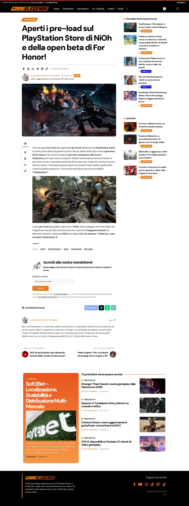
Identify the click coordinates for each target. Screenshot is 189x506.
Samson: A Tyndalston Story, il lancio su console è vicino (105, 404)
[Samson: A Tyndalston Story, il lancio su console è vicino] (152, 405)
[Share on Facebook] (23, 69)
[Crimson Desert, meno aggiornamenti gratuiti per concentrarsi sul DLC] (152, 424)
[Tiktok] (164, 484)
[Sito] (115, 320)
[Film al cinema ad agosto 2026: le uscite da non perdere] (130, 80)
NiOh (66, 249)
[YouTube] (140, 484)
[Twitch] (158, 484)
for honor (76, 249)
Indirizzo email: (40, 276)
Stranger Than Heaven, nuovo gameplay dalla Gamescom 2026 (108, 385)
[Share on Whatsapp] (33, 69)
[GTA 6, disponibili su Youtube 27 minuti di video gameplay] (152, 443)
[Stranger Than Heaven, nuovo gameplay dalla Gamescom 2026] (152, 386)
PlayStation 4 (54, 249)
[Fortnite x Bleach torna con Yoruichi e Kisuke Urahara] (130, 127)
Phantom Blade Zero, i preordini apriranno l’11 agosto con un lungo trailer (152, 139)
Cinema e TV (146, 71)
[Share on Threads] (42, 69)
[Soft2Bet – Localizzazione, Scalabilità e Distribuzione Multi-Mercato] (51, 426)
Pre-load (88, 249)
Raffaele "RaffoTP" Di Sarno (46, 75)
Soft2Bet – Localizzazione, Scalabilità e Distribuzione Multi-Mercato (47, 395)
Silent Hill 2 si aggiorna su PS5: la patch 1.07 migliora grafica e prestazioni (153, 154)
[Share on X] (28, 69)
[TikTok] (152, 484)
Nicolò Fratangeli (90, 391)
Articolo (32, 379)
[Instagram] (146, 484)
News (77, 75)
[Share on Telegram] (37, 69)
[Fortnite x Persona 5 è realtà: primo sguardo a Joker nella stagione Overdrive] (130, 170)
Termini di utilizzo (61, 294)
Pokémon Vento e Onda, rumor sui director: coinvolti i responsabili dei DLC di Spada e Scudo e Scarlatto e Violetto (153, 42)
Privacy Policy (37, 2)
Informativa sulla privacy (47, 297)
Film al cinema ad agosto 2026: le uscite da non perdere (150, 79)
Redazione (32, 457)
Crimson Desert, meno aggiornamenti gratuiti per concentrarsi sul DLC (104, 424)
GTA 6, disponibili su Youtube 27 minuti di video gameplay (106, 443)
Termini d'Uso (52, 2)
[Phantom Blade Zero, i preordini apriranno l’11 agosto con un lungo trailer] (130, 139)
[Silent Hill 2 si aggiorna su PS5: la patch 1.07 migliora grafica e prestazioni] (130, 155)
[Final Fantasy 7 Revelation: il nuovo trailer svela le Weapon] (130, 27)
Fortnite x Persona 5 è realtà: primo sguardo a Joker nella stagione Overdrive (152, 170)
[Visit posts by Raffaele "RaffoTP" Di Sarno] (25, 320)
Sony (42, 249)
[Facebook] (134, 484)
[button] (180, 2)
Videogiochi (29, 20)
